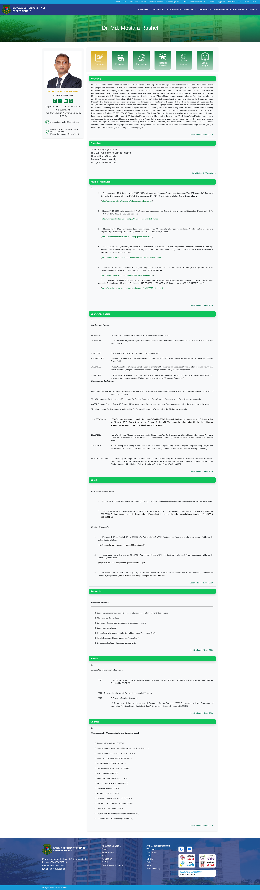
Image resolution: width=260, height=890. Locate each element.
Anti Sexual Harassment (158, 846)
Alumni (212, 2)
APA (149, 865)
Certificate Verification (156, 2)
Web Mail (151, 849)
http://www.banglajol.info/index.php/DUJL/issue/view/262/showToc (130, 219)
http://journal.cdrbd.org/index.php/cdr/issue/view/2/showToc (127, 201)
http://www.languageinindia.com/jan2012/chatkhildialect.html (127, 275)
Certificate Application (173, 2)
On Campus (204, 9)
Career (246, 2)
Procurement (108, 852)
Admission (188, 9)
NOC (185, 2)
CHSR (105, 862)
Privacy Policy (153, 869)
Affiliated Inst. (159, 9)
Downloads (152, 852)
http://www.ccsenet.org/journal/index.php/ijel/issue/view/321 (127, 237)
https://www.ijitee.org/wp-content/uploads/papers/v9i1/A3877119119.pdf (132, 288)
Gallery (150, 862)
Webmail (117, 2)
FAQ (149, 856)
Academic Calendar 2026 (198, 2)
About (252, 9)
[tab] (99, 60)
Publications (239, 9)
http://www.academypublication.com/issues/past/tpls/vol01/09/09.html (131, 257)
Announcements (221, 9)
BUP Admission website (138, 2)
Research (175, 9)
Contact (254, 2)
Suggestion (221, 2)
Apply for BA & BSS (234, 2)
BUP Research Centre (112, 865)
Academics (143, 9)
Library (150, 859)
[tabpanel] (152, 451)
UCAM (125, 2)
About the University (111, 846)
